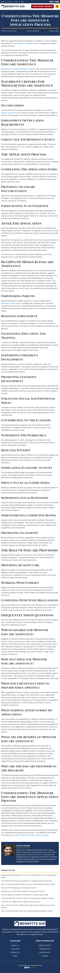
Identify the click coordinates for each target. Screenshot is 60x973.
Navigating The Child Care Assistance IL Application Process (23, 891)
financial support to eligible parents (24, 43)
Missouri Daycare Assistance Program (20, 69)
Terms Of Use (44, 949)
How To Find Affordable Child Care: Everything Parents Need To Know (26, 911)
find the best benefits (42, 6)
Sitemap (44, 956)
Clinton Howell (12, 31)
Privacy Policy (45, 945)
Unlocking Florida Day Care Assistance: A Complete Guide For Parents (26, 881)
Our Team (10, 1)
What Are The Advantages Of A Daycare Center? (18, 888)
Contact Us (17, 1)
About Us (3, 1)
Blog (22, 1)
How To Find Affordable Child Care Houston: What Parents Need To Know (28, 884)
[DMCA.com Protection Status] (30, 968)
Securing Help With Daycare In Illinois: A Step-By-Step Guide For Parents (27, 898)
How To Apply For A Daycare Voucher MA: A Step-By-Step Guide (24, 895)
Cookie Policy (44, 952)
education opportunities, (11, 303)
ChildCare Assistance (33, 31)
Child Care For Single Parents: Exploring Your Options (20, 902)
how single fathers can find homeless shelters (30, 835)
